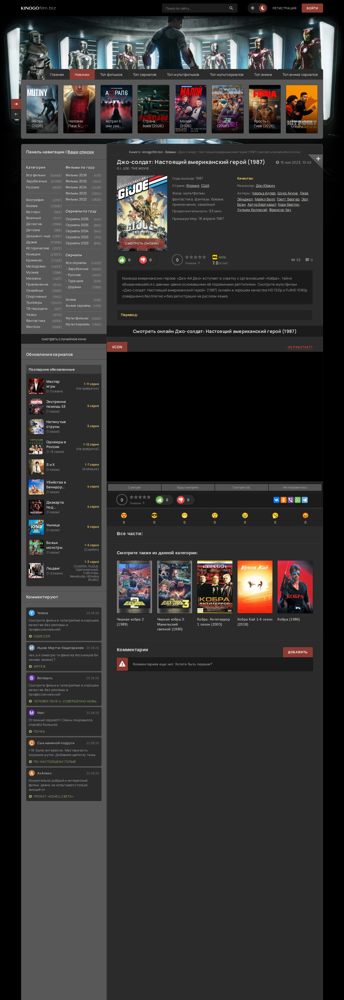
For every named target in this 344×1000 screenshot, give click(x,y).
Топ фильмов (111, 74)
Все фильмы (36, 175)
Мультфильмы (77, 318)
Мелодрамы (36, 266)
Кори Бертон (288, 204)
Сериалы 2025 (77, 225)
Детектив (34, 224)
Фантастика (35, 320)
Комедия (33, 254)
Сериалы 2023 (77, 237)
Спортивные (36, 296)
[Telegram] (305, 500)
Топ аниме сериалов (300, 74)
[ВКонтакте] (276, 500)
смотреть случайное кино (64, 338)
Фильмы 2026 (76, 175)
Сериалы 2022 (77, 243)
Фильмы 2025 (76, 181)
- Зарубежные (77, 268)
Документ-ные (38, 236)
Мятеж (40, 666)
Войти (312, 8)
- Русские (73, 274)
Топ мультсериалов (227, 74)
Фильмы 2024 (76, 187)
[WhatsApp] (298, 500)
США (205, 185)
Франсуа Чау (280, 209)
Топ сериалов (144, 74)
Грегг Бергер (288, 199)
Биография (35, 199)
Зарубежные (36, 181)
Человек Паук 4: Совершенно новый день (66, 701)
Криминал (34, 260)
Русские (32, 187)
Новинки (82, 74)
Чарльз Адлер (264, 193)
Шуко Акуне (288, 193)
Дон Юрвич (265, 185)
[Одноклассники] (284, 500)
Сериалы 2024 (77, 231)
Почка (39, 731)
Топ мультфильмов (183, 74)
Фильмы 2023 (76, 193)
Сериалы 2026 (77, 219)
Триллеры (34, 302)
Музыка (32, 272)
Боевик (32, 205)
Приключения (37, 284)
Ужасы (31, 314)
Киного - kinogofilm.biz (145, 152)
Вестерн (33, 212)
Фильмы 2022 (76, 199)
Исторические (37, 248)
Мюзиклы (33, 278)
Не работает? (300, 347)
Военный (33, 218)
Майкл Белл (265, 199)
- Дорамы (73, 287)
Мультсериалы (78, 324)
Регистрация (285, 8)
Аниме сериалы (78, 305)
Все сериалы (76, 262)
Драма (31, 242)
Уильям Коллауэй (252, 209)
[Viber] (291, 500)
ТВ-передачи (36, 308)
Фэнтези (33, 326)
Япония (192, 185)
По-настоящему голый (55, 762)
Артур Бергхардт (262, 204)
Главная (57, 74)
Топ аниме (263, 74)
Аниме (71, 299)
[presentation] (16, 114)
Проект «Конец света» (54, 796)
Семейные (34, 290)
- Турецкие (74, 281)
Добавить (298, 652)
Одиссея (42, 636)
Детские (33, 230)
